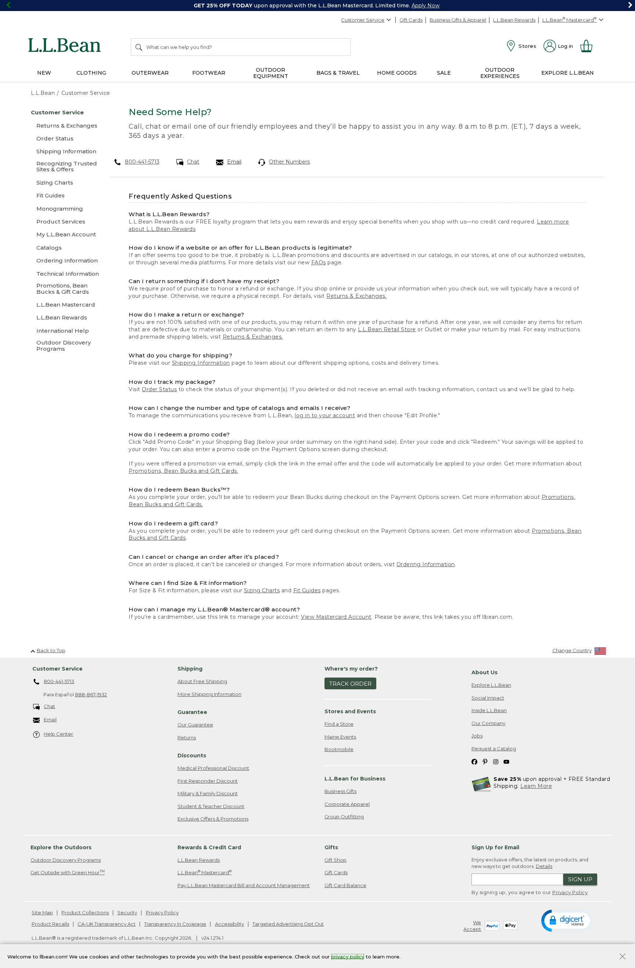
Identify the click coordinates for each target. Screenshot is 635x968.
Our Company (488, 723)
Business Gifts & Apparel (458, 20)
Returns (186, 737)
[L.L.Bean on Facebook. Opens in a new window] (474, 761)
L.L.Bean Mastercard (204, 872)
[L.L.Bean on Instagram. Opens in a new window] (496, 761)
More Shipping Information (209, 694)
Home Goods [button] (397, 72)
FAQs (318, 262)
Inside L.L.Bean (489, 710)
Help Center (58, 734)
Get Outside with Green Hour (68, 872)
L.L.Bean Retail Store (387, 329)
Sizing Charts (262, 590)
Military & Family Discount (207, 793)
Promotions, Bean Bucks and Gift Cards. (183, 471)
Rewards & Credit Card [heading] (209, 847)
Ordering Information (426, 564)
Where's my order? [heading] (351, 668)
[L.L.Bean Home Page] (66, 46)
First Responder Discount (207, 781)
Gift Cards (411, 20)
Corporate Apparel (347, 804)
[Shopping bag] (589, 46)
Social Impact (487, 698)
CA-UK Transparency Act (107, 924)
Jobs (476, 736)
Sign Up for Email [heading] (495, 847)
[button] (567, 920)
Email (234, 161)
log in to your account (325, 415)
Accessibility (229, 924)
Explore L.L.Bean (491, 685)
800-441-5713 (142, 161)
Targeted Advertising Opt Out (288, 924)
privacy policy (347, 956)
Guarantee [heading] (192, 712)
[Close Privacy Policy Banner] (622, 957)
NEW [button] (44, 72)
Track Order (350, 683)
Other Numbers (289, 161)
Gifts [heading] (331, 847)
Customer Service (362, 20)
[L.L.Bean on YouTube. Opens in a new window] (506, 761)
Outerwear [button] (150, 72)
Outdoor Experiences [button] (500, 73)
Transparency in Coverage (175, 924)
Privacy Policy (570, 892)
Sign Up (580, 879)
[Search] (139, 47)
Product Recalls (50, 924)
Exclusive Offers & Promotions (212, 819)
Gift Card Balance (345, 885)
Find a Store (339, 724)
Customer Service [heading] (57, 668)
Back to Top (51, 650)
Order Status (159, 389)
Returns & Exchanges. (356, 296)
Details (544, 866)
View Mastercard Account (336, 617)
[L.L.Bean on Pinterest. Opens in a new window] (485, 761)
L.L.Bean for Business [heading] (354, 778)
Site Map (42, 912)
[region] (317, 5)
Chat (193, 161)
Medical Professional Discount (213, 768)
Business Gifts (340, 791)
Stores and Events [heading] (350, 711)
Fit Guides (307, 590)
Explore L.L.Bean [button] (567, 72)
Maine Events (340, 737)
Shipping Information (201, 363)
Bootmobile (339, 749)
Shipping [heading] (189, 668)
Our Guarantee (195, 725)
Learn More (536, 786)
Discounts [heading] (191, 755)
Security (127, 912)
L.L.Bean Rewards (514, 20)
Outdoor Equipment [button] (270, 73)
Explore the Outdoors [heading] (61, 847)
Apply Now (426, 5)
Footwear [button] (208, 72)
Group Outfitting (344, 816)
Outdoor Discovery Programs (66, 860)
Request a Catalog (493, 748)
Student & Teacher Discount (210, 806)
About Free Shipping (202, 681)
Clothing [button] (91, 72)
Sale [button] (444, 72)
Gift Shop (335, 860)
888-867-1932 (91, 694)
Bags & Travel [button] (338, 72)
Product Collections (85, 912)
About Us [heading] (484, 672)
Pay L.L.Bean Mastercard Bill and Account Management (243, 885)
